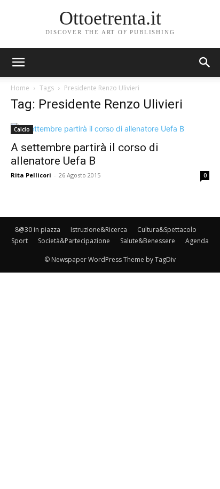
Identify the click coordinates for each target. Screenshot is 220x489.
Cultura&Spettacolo (167, 229)
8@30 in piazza (37, 229)
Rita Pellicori (31, 175)
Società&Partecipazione (74, 240)
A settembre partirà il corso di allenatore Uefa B (85, 154)
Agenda (197, 240)
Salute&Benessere (147, 240)
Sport (19, 240)
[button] (205, 62)
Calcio (22, 129)
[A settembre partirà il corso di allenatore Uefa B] (110, 128)
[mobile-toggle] (18, 62)
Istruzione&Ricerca (98, 229)
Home (20, 87)
